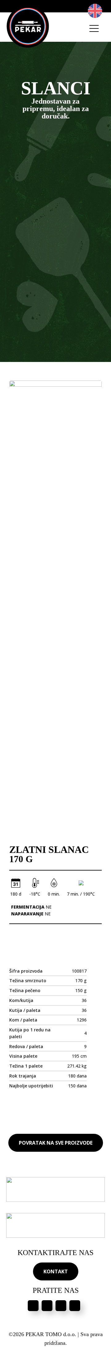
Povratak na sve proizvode (55, 1142)
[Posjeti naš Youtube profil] (61, 1305)
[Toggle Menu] (94, 28)
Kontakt (55, 1271)
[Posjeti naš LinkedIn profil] (74, 1305)
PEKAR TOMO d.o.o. (51, 1334)
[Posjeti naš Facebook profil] (33, 1305)
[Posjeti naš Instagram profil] (47, 1305)
